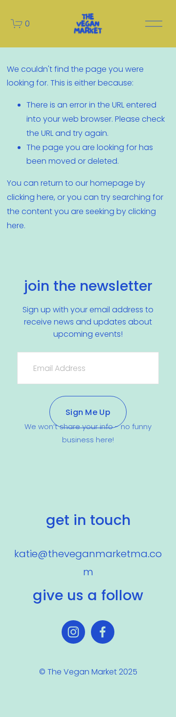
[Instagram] (73, 632)
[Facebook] (102, 632)
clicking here (30, 197)
